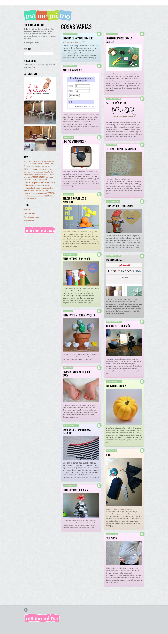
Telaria (26, 190)
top (43, 190)
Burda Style (50, 161)
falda (40, 169)
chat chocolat (46, 166)
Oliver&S (51, 174)
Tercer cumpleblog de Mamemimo (75, 200)
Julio (108, 455)
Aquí (33, 67)
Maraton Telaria (28, 174)
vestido (50, 193)
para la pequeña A (36, 182)
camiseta (33, 163)
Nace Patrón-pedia (116, 103)
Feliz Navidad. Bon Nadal (76, 490)
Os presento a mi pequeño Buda (77, 373)
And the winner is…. (73, 70)
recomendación (30, 188)
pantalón (49, 177)
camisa (26, 164)
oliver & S (27, 177)
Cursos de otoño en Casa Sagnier (77, 431)
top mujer (47, 190)
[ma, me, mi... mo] (40, 233)
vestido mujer (39, 196)
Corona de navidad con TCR (78, 38)
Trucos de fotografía (118, 326)
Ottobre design (38, 177)
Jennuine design (38, 172)
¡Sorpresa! (111, 538)
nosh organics (43, 174)
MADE (52, 172)
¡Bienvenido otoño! (116, 386)
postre (34, 185)
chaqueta (38, 166)
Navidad (36, 174)
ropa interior (41, 188)
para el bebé (30, 179)
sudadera (49, 188)
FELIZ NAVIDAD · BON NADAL (119, 206)
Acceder (27, 210)
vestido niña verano (30, 198)
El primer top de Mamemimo (121, 149)
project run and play (43, 186)
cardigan (40, 164)
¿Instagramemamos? (74, 141)
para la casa (51, 180)
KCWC (47, 172)
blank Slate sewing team (32, 161)
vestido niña (48, 196)
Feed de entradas (30, 213)
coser (28, 169)
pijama (29, 186)
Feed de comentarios (31, 217)
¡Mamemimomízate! (115, 260)
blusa (44, 161)
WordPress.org (29, 221)
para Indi (42, 179)
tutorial (27, 193)
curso (35, 169)
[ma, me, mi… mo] (48, 19)
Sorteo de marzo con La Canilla (119, 39)
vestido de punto (29, 196)
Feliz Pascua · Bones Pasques (79, 315)
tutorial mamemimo (38, 193)
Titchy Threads (35, 190)
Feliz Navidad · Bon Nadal (76, 258)
